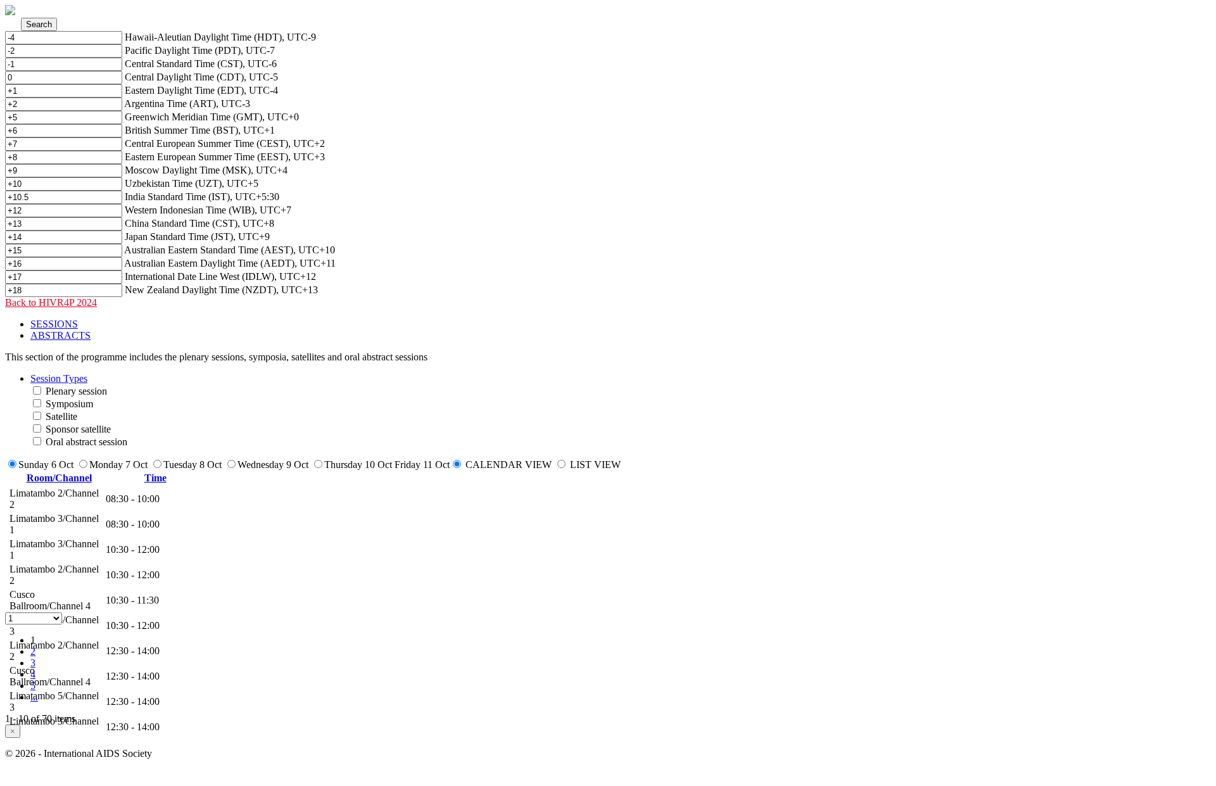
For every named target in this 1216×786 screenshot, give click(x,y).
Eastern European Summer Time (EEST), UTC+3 (225, 156)
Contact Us (27, 775)
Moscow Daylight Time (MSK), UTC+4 (206, 170)
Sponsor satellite (78, 429)
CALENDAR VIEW (509, 464)
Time (155, 477)
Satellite (61, 416)
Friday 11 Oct (422, 464)
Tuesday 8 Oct (192, 464)
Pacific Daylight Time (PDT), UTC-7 (200, 50)
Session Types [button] (58, 378)
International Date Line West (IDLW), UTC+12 (220, 276)
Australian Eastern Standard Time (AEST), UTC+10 (229, 249)
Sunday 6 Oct (45, 464)
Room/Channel (59, 477)
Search (39, 24)
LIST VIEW (595, 464)
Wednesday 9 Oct (273, 464)
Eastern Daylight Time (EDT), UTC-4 (201, 90)
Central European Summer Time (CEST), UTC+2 (225, 143)
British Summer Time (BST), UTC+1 (200, 130)
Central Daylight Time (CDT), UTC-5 (201, 77)
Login (65, 775)
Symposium (69, 403)
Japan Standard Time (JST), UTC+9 (197, 236)
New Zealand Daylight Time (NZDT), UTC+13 (221, 289)
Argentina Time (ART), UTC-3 (187, 103)
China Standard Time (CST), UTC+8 (199, 223)
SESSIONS (54, 324)
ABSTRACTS (60, 335)
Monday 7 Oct (118, 464)
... (34, 697)
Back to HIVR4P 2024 (51, 302)
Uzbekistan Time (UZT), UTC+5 (191, 183)
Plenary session (76, 391)
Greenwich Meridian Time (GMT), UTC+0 (212, 116)
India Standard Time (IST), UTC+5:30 (202, 196)
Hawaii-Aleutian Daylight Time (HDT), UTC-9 (220, 37)
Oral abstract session (86, 441)
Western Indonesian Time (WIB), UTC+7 (208, 210)
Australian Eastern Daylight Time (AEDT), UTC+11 (230, 263)
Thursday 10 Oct (358, 464)
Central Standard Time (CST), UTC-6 (201, 63)
